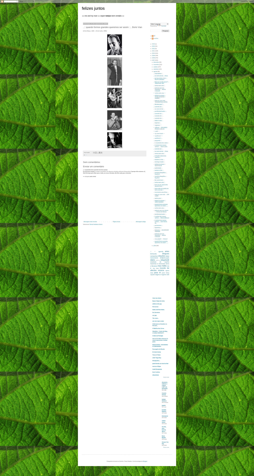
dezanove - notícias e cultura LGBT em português (165, 385)
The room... (155, 318)
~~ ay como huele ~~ (159, 133)
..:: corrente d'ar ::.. (158, 106)
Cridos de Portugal (157, 335)
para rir (157, 273)
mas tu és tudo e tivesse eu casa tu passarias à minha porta (160, 340)
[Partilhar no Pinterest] (101, 153)
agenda (160, 251)
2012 (153, 48)
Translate (163, 26)
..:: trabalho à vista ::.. (159, 159)
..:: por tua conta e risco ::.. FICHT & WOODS (160, 78)
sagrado (152, 274)
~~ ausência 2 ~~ (158, 136)
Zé (154, 36)
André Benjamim (157, 369)
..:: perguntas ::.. (157, 140)
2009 (153, 55)
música (161, 270)
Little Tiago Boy (156, 357)
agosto (155, 71)
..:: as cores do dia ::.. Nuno (160, 75)
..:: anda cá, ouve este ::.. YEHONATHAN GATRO (160, 101)
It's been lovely (156, 352)
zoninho (156, 38)
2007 (153, 60)
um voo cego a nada (158, 321)
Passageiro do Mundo (158, 349)
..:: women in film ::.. (158, 170)
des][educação (164, 258)
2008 (153, 58)
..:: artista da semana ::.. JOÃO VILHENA (159, 201)
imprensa (153, 263)
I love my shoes (156, 298)
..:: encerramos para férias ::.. (161, 192)
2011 (153, 51)
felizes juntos (93, 8)
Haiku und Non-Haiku (158, 309)
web (168, 274)
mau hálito (162, 266)
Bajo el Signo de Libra (158, 301)
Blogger (145, 461)
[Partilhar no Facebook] (100, 153)
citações (161, 256)
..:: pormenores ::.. (158, 225)
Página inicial (116, 221)
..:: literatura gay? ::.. (158, 104)
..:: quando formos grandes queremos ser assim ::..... (160, 205)
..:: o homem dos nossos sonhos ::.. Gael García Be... (160, 222)
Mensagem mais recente (90, 221)
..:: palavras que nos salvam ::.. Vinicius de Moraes (160, 211)
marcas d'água (156, 366)
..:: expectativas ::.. (158, 73)
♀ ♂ (86, 155)
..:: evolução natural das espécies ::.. (159, 156)
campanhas (154, 256)
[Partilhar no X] (98, 153)
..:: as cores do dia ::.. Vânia (160, 151)
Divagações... (156, 360)
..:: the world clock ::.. (158, 180)
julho (154, 245)
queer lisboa (165, 273)
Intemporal (165, 416)
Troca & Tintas (156, 355)
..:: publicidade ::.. (158, 168)
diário (152, 260)
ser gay (154, 315)
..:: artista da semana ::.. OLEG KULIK (159, 165)
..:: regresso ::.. (157, 123)
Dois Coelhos (156, 372)
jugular (164, 405)
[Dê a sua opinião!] (96, 153)
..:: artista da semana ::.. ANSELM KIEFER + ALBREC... (159, 97)
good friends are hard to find (160, 363)
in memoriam (161, 263)
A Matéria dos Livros (158, 328)
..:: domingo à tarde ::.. (159, 162)
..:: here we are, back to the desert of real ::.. (160, 185)
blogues (165, 254)
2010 (153, 53)
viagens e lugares (160, 274)
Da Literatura (156, 312)
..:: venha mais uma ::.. (159, 85)
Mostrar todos (166, 377)
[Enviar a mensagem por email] (94, 153)
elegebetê (165, 260)
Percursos (155, 306)
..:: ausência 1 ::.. (157, 138)
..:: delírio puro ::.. (157, 198)
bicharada (153, 254)
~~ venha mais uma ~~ (159, 93)
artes (167, 251)
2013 (153, 46)
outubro (155, 67)
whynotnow (155, 375)
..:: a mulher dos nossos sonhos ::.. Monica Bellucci (161, 217)
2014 (153, 44)
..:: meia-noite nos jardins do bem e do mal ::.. (160, 189)
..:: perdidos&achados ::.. (159, 111)
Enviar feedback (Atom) (96, 224)
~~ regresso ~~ (157, 125)
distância (158, 260)
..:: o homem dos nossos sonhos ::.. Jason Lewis (160, 145)
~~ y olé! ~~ (156, 131)
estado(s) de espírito (159, 262)
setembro (156, 69)
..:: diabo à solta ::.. (158, 120)
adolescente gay (157, 304)
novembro (156, 64)
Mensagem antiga (141, 221)
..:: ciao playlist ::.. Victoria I (160, 239)
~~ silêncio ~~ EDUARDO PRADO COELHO (160, 128)
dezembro (156, 62)
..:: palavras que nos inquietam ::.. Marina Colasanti (159, 89)
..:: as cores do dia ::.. (159, 109)
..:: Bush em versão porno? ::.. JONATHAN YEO (161, 82)
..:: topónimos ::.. (157, 227)
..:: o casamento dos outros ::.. (161, 143)
